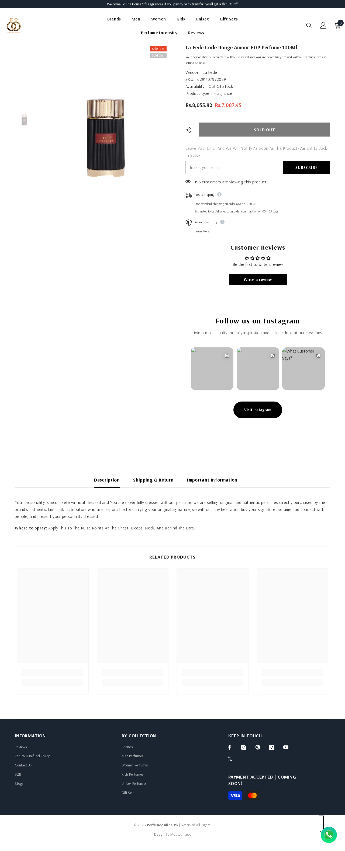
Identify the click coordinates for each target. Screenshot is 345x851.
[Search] (309, 25)
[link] (52, 672)
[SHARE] (190, 130)
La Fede (209, 72)
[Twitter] (230, 759)
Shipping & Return (153, 480)
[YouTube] (286, 747)
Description (107, 480)
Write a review (258, 279)
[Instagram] (244, 747)
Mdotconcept (180, 834)
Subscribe (306, 167)
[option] (105, 137)
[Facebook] (230, 747)
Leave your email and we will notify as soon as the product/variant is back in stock (256, 151)
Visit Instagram (257, 409)
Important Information (212, 480)
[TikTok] (272, 747)
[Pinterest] (258, 747)
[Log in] (323, 25)
